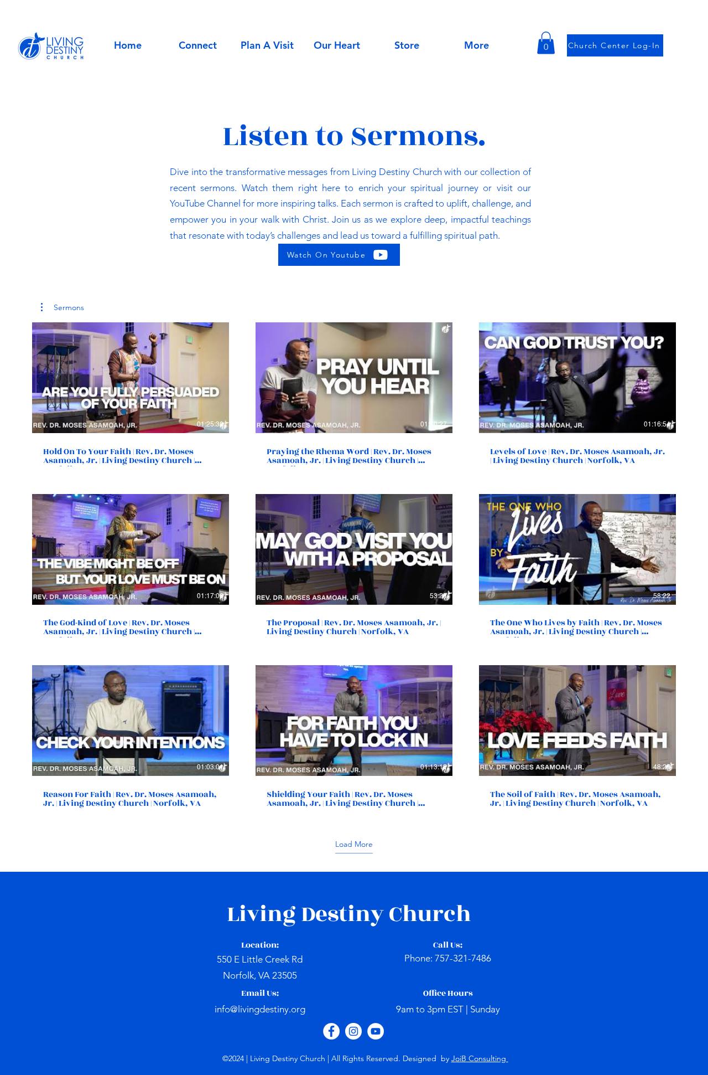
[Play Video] (130, 378)
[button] (337, 45)
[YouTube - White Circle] (375, 1031)
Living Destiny (308, 914)
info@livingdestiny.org (260, 1009)
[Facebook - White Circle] (331, 1031)
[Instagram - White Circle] (353, 1031)
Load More (354, 844)
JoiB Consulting (479, 1058)
